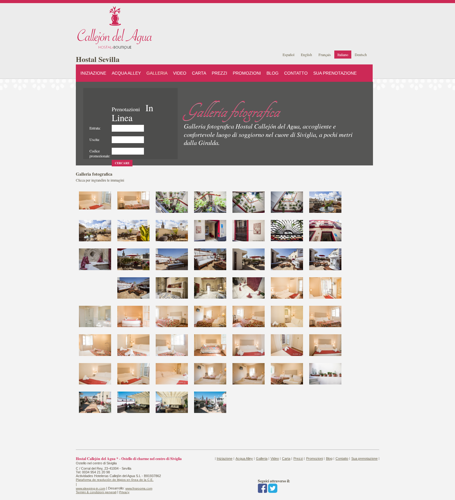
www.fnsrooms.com (138, 488)
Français (324, 54)
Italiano (342, 54)
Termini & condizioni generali (96, 492)
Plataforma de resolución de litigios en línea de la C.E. (115, 479)
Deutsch (361, 54)
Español (288, 54)
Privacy (124, 492)
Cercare (122, 163)
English (306, 54)
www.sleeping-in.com (90, 488)
